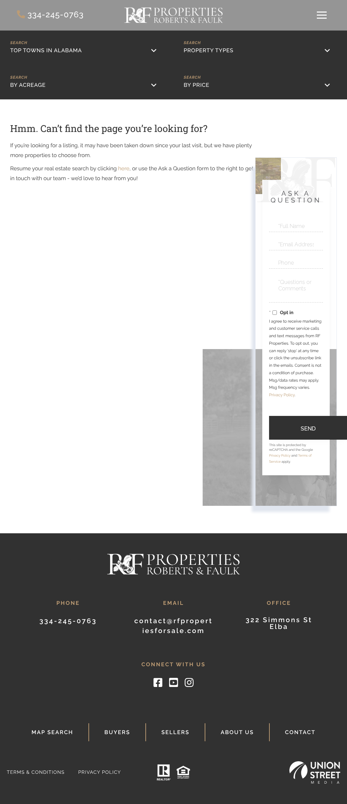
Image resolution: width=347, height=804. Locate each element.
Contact (300, 732)
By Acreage (28, 85)
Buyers (117, 732)
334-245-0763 (55, 14)
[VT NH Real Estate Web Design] (314, 772)
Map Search (52, 732)
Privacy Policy (281, 395)
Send (308, 428)
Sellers (175, 732)
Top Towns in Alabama (46, 50)
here (123, 168)
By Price (196, 85)
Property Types (208, 50)
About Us (237, 732)
